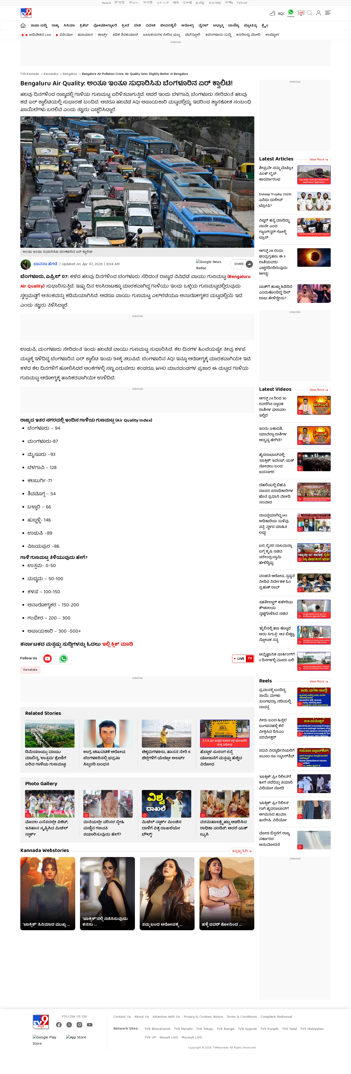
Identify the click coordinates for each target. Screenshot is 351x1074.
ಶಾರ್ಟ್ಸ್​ (103, 35)
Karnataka (50, 74)
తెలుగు (134, 2)
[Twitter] (69, 1025)
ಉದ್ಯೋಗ (272, 35)
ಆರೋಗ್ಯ (187, 26)
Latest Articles (276, 159)
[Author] (25, 264)
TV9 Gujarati (247, 1029)
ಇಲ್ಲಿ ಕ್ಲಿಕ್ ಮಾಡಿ (117, 644)
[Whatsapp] (289, 13)
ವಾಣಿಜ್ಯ (233, 26)
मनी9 (229, 2)
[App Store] (80, 1041)
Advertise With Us (166, 1017)
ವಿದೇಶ (150, 26)
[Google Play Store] (47, 1041)
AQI (281, 14)
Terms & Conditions (242, 1017)
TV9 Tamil (289, 1029)
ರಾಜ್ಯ (55, 26)
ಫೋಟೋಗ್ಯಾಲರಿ (105, 26)
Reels (265, 681)
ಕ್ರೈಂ (265, 26)
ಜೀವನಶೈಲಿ (168, 26)
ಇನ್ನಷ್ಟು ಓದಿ (240, 851)
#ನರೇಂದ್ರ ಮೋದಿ (248, 35)
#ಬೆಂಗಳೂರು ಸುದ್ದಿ (218, 35)
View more (316, 160)
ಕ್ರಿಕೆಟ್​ (84, 26)
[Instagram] (79, 1025)
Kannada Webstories (44, 851)
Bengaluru (69, 74)
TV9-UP (242, 2)
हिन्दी (120, 2)
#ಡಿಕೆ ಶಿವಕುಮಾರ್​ (125, 35)
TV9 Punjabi (269, 1029)
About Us (141, 1017)
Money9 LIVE (191, 1038)
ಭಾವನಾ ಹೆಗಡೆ (45, 265)
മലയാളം (215, 2)
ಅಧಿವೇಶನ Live (40, 35)
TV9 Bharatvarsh (157, 1029)
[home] (23, 25)
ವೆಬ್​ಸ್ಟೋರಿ (192, 35)
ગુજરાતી (162, 2)
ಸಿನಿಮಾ (69, 26)
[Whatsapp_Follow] (63, 658)
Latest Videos (275, 389)
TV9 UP (150, 1038)
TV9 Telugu (204, 1029)
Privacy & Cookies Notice (203, 1017)
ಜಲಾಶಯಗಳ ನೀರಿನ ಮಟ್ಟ (161, 35)
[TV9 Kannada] (26, 13)
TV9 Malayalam (312, 1029)
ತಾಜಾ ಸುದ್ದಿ (39, 26)
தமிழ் (200, 2)
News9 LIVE (169, 1038)
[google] (212, 264)
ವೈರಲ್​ (203, 26)
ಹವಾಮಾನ (85, 35)
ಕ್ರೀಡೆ (125, 26)
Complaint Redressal (276, 1017)
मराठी (147, 2)
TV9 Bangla (225, 1029)
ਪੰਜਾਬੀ (187, 2)
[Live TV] (299, 13)
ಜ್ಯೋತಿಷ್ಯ (250, 26)
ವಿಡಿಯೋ (66, 35)
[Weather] (272, 13)
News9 (106, 2)
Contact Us (122, 1017)
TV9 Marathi (183, 1029)
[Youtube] (48, 658)
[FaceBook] (59, 1025)
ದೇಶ (137, 26)
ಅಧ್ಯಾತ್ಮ (218, 26)
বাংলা (175, 2)
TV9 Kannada (29, 74)
